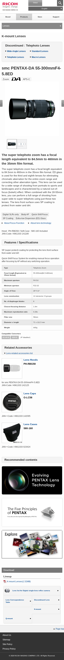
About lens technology (41, 223)
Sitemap (6, 640)
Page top (60, 629)
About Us (7, 635)
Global (35, 3)
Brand (7, 17)
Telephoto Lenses (15, 57)
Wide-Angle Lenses (16, 51)
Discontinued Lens (42, 600)
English (44, 8)
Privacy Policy (9, 649)
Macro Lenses (39, 57)
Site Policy (7, 644)
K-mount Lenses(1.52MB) (19, 581)
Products (24, 17)
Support (56, 17)
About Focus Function (14, 223)
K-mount (37, 609)
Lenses (6, 26)
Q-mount (9, 618)
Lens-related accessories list (19, 353)
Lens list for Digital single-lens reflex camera (31, 590)
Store (40, 17)
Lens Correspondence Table (15, 601)
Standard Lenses (40, 51)
